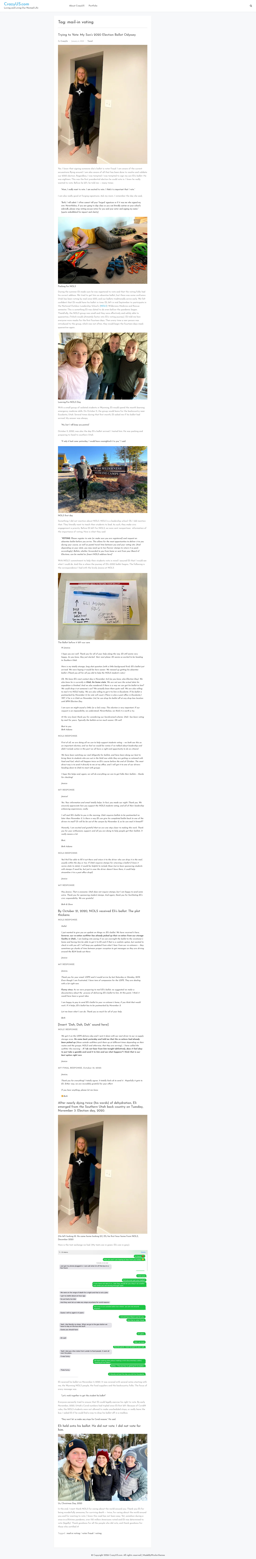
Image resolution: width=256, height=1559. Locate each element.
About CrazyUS (76, 6)
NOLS (104, 306)
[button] (251, 6)
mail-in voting (73, 1533)
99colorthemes (158, 1555)
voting (98, 1533)
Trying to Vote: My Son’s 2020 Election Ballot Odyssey (97, 34)
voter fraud (87, 1533)
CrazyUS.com (16, 4)
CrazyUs (64, 41)
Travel (90, 41)
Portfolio (93, 6)
